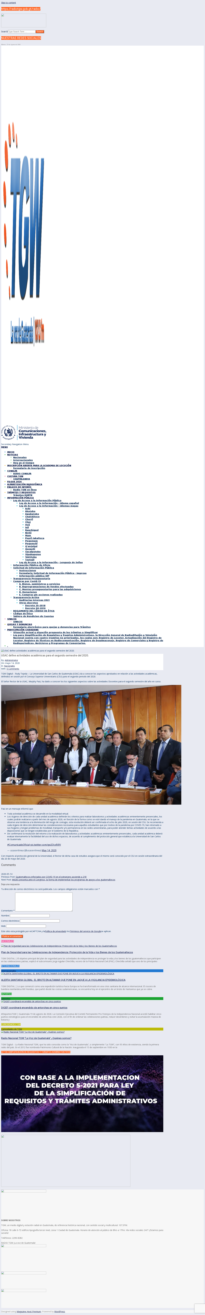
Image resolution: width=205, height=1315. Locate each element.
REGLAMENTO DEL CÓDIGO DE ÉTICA (33, 610)
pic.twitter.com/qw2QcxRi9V (45, 844)
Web (3, 926)
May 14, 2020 (49, 850)
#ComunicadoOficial (18, 844)
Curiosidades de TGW (11, 1029)
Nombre (5, 915)
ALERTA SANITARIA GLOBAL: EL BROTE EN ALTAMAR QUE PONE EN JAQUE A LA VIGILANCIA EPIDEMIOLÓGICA (63, 979)
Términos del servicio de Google (85, 931)
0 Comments (13, 668)
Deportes (5, 998)
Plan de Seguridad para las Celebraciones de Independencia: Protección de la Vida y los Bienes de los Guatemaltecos (67, 952)
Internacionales (8, 970)
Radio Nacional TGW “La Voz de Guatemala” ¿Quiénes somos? (36, 1038)
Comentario (8, 910)
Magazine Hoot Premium (29, 1311)
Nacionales (9, 665)
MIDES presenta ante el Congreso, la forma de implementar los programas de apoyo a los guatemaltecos (63, 879)
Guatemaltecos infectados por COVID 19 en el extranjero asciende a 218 (51, 876)
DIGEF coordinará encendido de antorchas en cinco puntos (34, 1007)
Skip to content (8, 2)
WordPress (59, 1311)
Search (4, 31)
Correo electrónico (10, 920)
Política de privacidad (55, 931)
